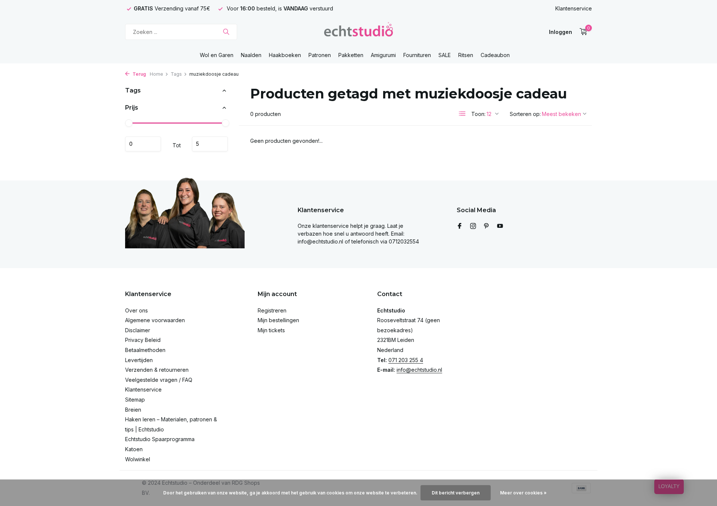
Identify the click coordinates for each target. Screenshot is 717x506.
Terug (138, 74)
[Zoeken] (226, 31)
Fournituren (417, 55)
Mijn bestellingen (278, 320)
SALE (444, 55)
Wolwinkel (137, 459)
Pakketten (350, 55)
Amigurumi (383, 55)
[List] (462, 113)
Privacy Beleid (143, 340)
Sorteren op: (525, 114)
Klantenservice (573, 8)
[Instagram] (473, 226)
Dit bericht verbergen (455, 493)
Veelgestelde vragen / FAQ (158, 380)
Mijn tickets (271, 330)
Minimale (143, 143)
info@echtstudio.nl (419, 370)
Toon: (478, 114)
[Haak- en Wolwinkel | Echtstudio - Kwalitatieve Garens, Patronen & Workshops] (358, 32)
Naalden (251, 55)
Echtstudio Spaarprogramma (160, 439)
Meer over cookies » (523, 493)
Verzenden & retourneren (157, 370)
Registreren (272, 310)
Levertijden (139, 360)
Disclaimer (137, 330)
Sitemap (135, 399)
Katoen (134, 449)
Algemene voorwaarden (155, 320)
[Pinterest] (487, 226)
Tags (176, 74)
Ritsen (465, 55)
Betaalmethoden (145, 350)
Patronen (319, 55)
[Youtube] (500, 226)
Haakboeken (285, 55)
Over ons (136, 310)
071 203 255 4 (405, 360)
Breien (133, 409)
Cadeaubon (495, 55)
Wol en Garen (216, 55)
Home (156, 74)
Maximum (210, 143)
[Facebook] (460, 226)
